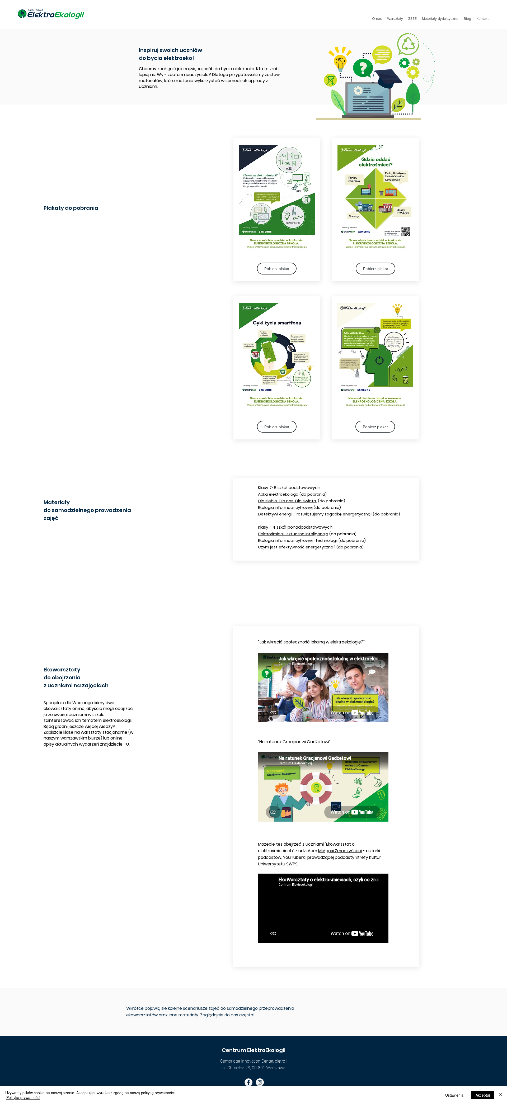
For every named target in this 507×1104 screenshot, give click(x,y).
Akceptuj (483, 1095)
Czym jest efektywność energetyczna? (296, 547)
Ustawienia (454, 1095)
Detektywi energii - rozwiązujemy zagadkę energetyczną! (315, 514)
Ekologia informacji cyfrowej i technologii (297, 540)
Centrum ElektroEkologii (253, 1050)
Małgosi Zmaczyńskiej (340, 851)
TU (126, 744)
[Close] (500, 1095)
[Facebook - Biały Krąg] (248, 1082)
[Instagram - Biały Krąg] (260, 1082)
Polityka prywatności (23, 1097)
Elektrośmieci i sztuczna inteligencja (293, 534)
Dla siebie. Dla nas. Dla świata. (287, 501)
